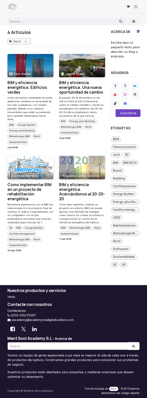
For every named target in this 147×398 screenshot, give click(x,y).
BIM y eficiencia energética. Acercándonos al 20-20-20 (82, 191)
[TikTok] (115, 103)
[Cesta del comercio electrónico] (128, 6)
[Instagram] (125, 94)
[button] (134, 21)
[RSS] (138, 31)
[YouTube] (115, 94)
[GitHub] (135, 94)
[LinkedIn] (135, 85)
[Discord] (125, 103)
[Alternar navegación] (136, 6)
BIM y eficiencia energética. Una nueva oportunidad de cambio (81, 87)
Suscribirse (128, 113)
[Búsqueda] (121, 21)
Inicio (11, 297)
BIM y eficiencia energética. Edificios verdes (27, 87)
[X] (125, 85)
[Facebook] (115, 85)
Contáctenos (16, 311)
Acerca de (63, 338)
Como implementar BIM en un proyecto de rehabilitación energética (29, 191)
